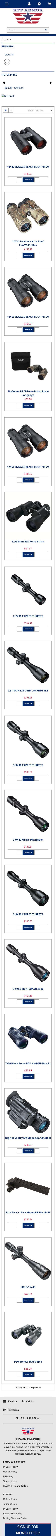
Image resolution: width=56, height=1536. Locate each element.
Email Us (12, 1401)
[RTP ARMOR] (28, 1431)
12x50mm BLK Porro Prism (28, 541)
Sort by (30, 110)
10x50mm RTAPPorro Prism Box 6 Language (28, 393)
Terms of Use (10, 1481)
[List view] (10, 110)
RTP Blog (8, 1476)
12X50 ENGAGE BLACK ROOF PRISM (28, 467)
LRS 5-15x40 (28, 1287)
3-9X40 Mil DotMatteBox (28, 839)
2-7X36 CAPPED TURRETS (28, 616)
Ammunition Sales (12, 1513)
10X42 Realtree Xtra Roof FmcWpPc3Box (28, 243)
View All (9, 54)
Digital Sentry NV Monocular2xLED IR (28, 1138)
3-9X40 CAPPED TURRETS (28, 765)
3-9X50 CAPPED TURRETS (28, 914)
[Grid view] (5, 110)
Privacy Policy (10, 1466)
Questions (13, 1410)
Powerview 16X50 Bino (28, 1361)
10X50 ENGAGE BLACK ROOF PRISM (28, 317)
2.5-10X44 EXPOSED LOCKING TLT (28, 690)
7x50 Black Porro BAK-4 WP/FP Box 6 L (28, 1063)
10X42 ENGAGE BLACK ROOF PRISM (28, 167)
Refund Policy (10, 1471)
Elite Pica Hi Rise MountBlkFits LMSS (28, 1212)
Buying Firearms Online (15, 1518)
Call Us (30, 1401)
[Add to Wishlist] (19, 179)
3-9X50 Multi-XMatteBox (28, 989)
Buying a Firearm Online (15, 1486)
